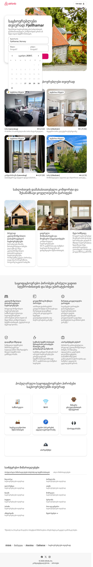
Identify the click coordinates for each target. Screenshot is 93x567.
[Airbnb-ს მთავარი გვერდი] (10, 3)
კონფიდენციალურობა (41, 563)
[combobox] (28, 41)
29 (34, 83)
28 (30, 83)
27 (25, 83)
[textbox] (18, 49)
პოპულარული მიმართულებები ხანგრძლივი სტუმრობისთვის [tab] (27, 472)
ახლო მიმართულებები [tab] (61, 472)
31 (12, 88)
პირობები (55, 563)
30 (39, 83)
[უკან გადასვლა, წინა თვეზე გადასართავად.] (12, 55)
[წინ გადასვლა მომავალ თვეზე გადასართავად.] (38, 55)
